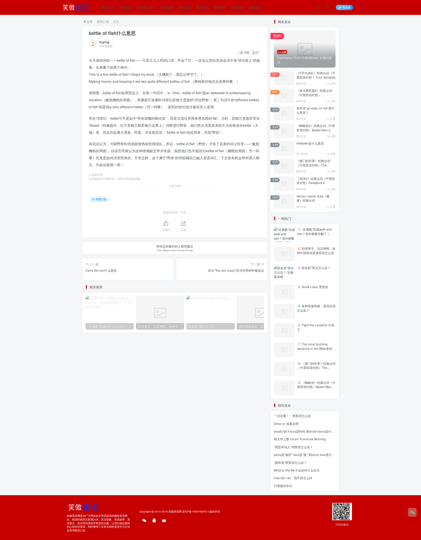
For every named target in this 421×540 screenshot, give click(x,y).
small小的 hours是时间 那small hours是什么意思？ (309, 431)
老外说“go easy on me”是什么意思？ (315, 110)
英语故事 (167, 7)
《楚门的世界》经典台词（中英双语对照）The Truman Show (313, 165)
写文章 (346, 7)
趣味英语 (255, 7)
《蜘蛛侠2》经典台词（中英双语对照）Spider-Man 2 (315, 127)
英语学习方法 (147, 7)
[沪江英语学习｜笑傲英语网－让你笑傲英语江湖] (77, 7)
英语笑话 (185, 7)
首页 (89, 21)
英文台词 (108, 7)
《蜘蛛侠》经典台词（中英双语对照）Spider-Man (316, 384)
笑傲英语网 (175, 511)
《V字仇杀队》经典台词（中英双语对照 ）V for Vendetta (315, 75)
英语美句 (202, 7)
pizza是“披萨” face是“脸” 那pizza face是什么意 (306, 454)
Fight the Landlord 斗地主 (315, 327)
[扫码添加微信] (412, 512)
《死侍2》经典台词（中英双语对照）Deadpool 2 (315, 180)
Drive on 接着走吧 (286, 423)
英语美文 (220, 7)
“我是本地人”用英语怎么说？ (293, 447)
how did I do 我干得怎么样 (293, 478)
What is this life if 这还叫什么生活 (296, 470)
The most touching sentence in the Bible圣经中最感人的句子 (316, 348)
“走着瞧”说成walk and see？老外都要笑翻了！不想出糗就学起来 (315, 233)
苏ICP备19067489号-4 (195, 511)
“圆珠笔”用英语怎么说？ (290, 462)
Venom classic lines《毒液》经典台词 (313, 198)
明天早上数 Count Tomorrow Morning (300, 439)
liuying (104, 42)
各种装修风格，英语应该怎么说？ (316, 308)
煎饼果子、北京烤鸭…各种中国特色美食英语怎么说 (316, 250)
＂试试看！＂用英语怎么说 (292, 416)
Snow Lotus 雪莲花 (315, 287)
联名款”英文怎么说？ (316, 267)
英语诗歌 (237, 7)
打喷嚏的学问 (283, 486)
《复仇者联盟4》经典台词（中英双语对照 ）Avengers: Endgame (314, 94)
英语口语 (125, 7)
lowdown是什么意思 (310, 143)
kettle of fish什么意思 (112, 32)
